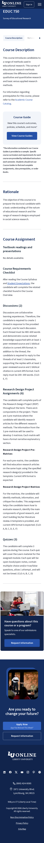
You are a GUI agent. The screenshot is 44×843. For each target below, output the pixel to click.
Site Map (22, 829)
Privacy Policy (22, 823)
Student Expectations (18, 283)
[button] (22, 136)
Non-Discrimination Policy (22, 817)
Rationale (32, 38)
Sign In (29, 4)
